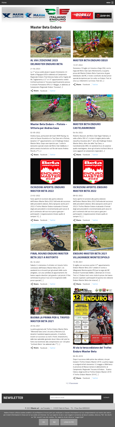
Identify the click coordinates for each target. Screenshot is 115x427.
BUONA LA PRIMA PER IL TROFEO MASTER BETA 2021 (49, 319)
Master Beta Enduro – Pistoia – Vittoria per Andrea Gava (48, 126)
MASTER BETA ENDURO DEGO (90, 60)
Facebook (43, 90)
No (54, 422)
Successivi (74, 383)
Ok (43, 422)
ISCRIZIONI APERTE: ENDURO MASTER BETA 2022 (47, 189)
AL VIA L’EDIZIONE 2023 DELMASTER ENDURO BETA (46, 62)
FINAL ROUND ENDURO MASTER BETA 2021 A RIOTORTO (49, 255)
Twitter (52, 90)
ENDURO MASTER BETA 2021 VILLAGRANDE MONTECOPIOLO (91, 255)
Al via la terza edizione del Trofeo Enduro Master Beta (92, 349)
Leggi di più (69, 422)
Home (4, 2)
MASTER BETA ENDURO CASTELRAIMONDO (87, 126)
